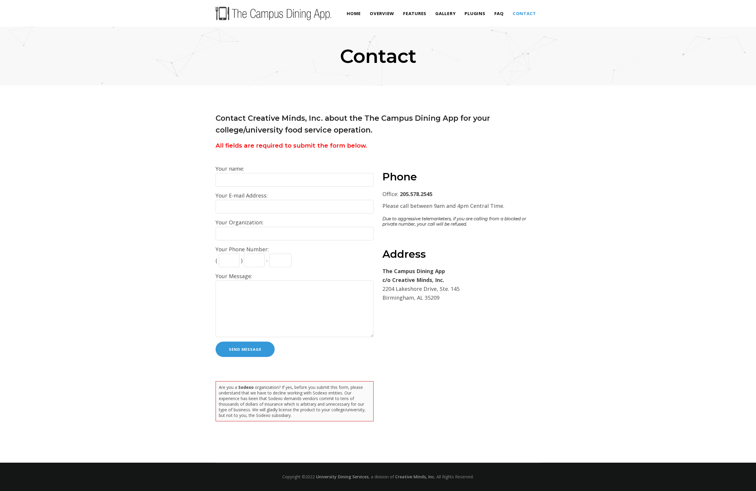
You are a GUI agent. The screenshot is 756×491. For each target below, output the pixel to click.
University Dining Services (342, 476)
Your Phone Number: (242, 249)
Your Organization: (239, 222)
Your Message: (234, 276)
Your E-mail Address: (242, 195)
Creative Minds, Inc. (415, 476)
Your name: (230, 168)
